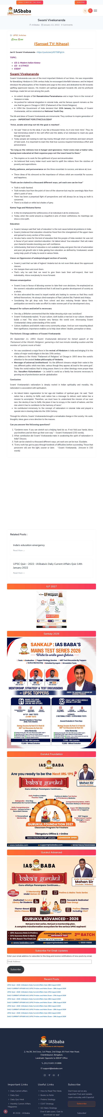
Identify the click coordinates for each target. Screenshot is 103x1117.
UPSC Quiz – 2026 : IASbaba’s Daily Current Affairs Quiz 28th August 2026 (34, 985)
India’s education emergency (29, 545)
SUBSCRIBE (81, 2)
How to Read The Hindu (51, 1091)
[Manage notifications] (6, 1111)
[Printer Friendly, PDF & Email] (17, 39)
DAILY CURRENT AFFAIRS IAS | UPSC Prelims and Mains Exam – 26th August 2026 (36, 1002)
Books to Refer (47, 1095)
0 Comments (67, 25)
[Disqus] (51, 491)
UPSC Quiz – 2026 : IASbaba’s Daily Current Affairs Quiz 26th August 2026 (34, 999)
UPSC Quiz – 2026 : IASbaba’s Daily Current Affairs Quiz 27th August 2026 (34, 992)
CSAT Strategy (47, 1103)
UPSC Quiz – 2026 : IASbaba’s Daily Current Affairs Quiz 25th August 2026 (34, 1006)
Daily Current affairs (18, 1091)
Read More (18, 550)
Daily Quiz (14, 1095)
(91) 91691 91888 (52, 1063)
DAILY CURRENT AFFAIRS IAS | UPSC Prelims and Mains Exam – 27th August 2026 (36, 995)
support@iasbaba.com (52, 1068)
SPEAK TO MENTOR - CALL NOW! (29, 2)
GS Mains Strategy (48, 1108)
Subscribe (16, 969)
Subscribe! (81, 1113)
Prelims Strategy (47, 1099)
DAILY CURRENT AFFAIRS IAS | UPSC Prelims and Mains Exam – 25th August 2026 (36, 1009)
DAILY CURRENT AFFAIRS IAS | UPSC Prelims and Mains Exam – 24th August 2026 (36, 1016)
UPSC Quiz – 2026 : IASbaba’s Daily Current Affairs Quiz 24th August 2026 (34, 1013)
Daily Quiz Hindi (17, 1099)
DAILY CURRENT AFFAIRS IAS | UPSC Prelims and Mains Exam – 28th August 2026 (36, 988)
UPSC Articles (19, 35)
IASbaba (26, 1113)
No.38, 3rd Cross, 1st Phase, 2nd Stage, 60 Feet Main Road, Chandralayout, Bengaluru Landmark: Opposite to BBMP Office (52, 1054)
